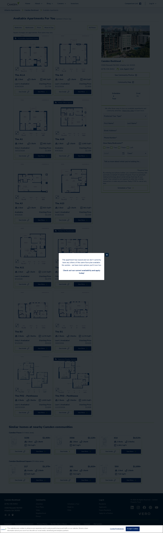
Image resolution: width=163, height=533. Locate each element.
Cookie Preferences (117, 529)
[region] (81, 529)
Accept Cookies (132, 529)
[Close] (159, 528)
